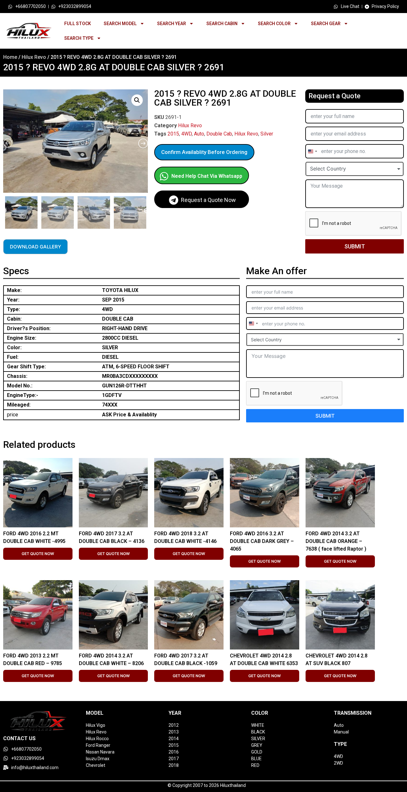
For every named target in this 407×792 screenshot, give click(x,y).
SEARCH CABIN (222, 23)
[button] (137, 100)
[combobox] (312, 151)
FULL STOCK (77, 23)
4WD (186, 134)
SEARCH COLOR (274, 23)
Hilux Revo (34, 57)
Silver (266, 134)
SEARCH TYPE (78, 38)
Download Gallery (35, 247)
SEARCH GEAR (326, 23)
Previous (4, 211)
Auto (199, 134)
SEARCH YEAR (171, 23)
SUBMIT (354, 246)
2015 (173, 134)
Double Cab (219, 134)
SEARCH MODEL (120, 23)
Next (146, 211)
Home (10, 57)
